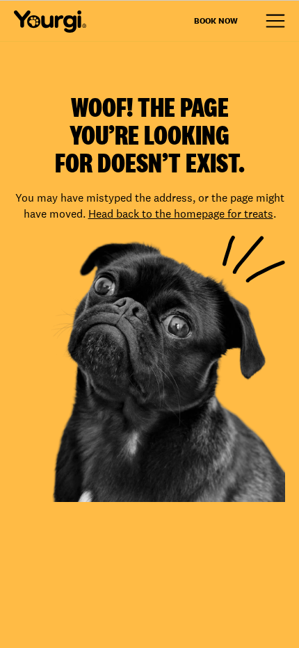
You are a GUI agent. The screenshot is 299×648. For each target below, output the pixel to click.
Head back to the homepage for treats (180, 213)
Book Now (216, 20)
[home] (50, 21)
